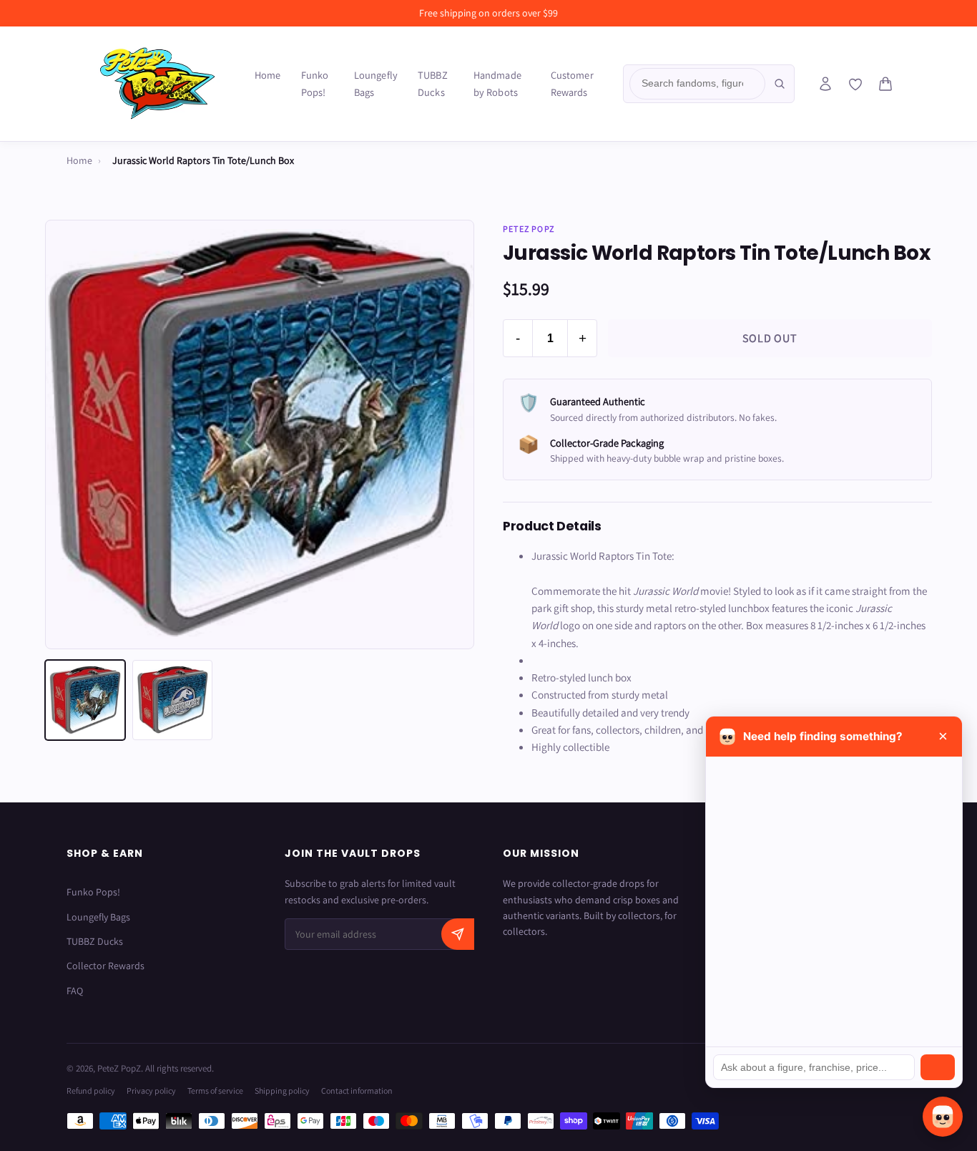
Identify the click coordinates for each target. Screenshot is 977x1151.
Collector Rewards (105, 965)
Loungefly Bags (376, 83)
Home (268, 75)
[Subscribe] (457, 934)
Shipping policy (282, 1090)
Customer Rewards (572, 83)
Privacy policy (151, 1090)
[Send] (937, 1067)
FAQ (75, 990)
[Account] (825, 84)
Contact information (357, 1090)
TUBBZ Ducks (433, 83)
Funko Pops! (315, 83)
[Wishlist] (855, 84)
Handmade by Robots (497, 83)
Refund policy (91, 1090)
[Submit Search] (779, 83)
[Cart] (885, 84)
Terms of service (215, 1090)
